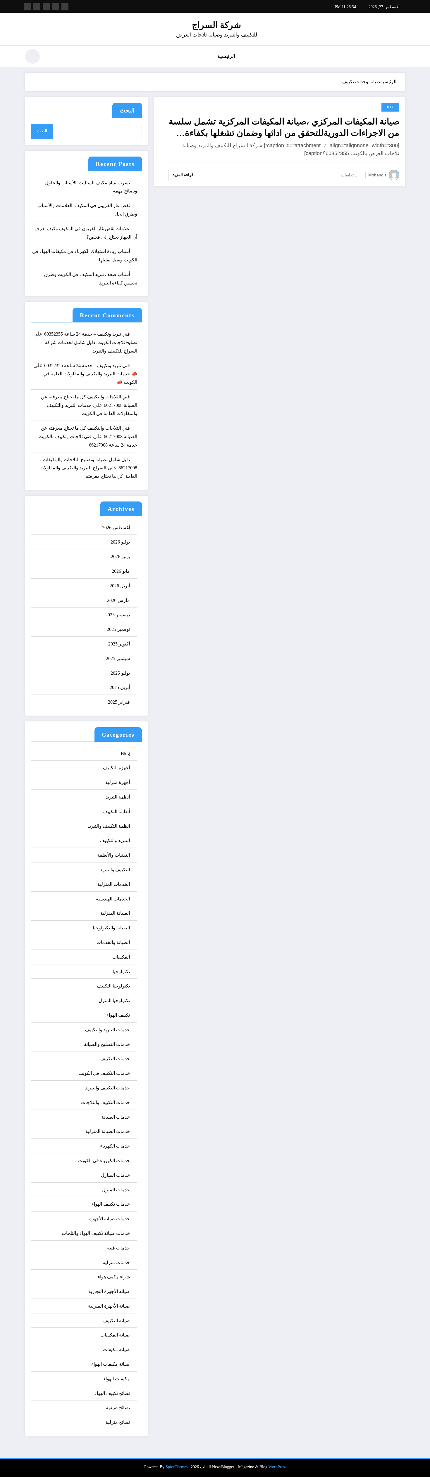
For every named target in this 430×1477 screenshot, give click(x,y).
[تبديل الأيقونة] (400, 57)
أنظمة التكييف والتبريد (108, 826)
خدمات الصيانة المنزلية (107, 1131)
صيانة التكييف (116, 1320)
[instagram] (36, 6)
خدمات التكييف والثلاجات (105, 1102)
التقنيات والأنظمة (113, 855)
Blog (390, 107)
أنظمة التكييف (116, 811)
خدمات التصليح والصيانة (107, 1044)
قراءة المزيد (183, 174)
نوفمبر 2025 (118, 629)
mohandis (377, 175)
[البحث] (51, 57)
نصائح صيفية (118, 1407)
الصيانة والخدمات (113, 942)
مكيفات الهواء (116, 1378)
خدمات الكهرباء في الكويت (104, 1160)
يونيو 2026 (120, 556)
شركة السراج (216, 25)
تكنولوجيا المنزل (114, 1000)
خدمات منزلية (116, 1262)
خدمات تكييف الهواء (111, 1204)
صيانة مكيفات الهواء (110, 1364)
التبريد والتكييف (115, 840)
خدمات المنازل (115, 1175)
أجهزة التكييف (116, 767)
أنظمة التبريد (118, 796)
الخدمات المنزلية (113, 884)
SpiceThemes (177, 1467)
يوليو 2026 (120, 541)
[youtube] (27, 6)
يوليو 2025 (120, 673)
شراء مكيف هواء (114, 1276)
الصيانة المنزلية (115, 913)
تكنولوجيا (121, 971)
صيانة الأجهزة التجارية (109, 1291)
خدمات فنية (118, 1247)
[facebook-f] (64, 6)
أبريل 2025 (120, 687)
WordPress (277, 1467)
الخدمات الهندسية (113, 898)
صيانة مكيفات (116, 1349)
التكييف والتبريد (115, 869)
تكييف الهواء (118, 1015)
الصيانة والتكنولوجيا (111, 927)
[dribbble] (46, 6)
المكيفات (121, 956)
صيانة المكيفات (115, 1334)
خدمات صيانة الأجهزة (109, 1218)
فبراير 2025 (119, 702)
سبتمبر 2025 (118, 658)
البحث (127, 110)
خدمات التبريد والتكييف (107, 1029)
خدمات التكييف (115, 1058)
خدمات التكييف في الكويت (104, 1073)
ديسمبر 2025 (117, 614)
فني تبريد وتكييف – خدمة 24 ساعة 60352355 (87, 333)
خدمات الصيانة (116, 1117)
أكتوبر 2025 (119, 643)
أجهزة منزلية (117, 782)
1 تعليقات (349, 175)
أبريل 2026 (120, 585)
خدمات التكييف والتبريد (107, 1087)
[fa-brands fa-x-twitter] (55, 6)
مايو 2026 (121, 571)
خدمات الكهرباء (115, 1145)
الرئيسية (226, 56)
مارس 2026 (118, 600)
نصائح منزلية (118, 1422)
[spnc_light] (32, 56)
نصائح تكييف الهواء (112, 1393)
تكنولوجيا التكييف (113, 985)
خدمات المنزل (116, 1189)
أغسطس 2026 (116, 527)
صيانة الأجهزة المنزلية (109, 1306)
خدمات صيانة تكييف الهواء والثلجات (96, 1233)
